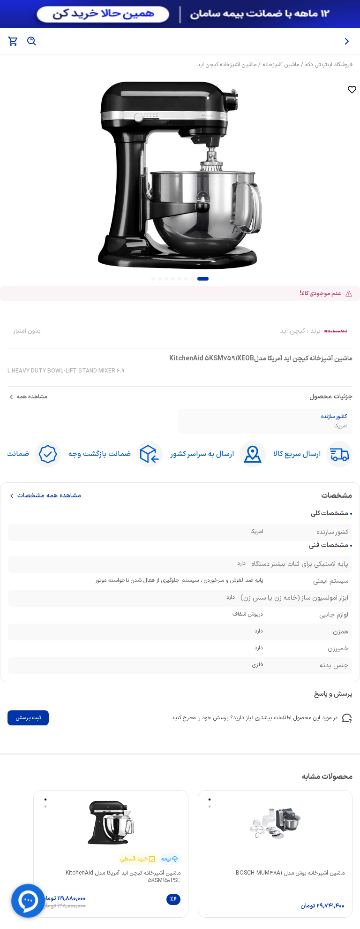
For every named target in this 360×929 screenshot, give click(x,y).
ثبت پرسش (28, 718)
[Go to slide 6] (166, 279)
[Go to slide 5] (173, 279)
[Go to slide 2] (193, 279)
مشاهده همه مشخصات (49, 496)
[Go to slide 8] (153, 279)
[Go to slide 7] (160, 279)
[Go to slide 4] (179, 279)
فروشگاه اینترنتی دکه (328, 65)
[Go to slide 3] (186, 279)
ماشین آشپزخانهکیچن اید (226, 65)
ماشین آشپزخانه (280, 65)
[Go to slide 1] (203, 279)
